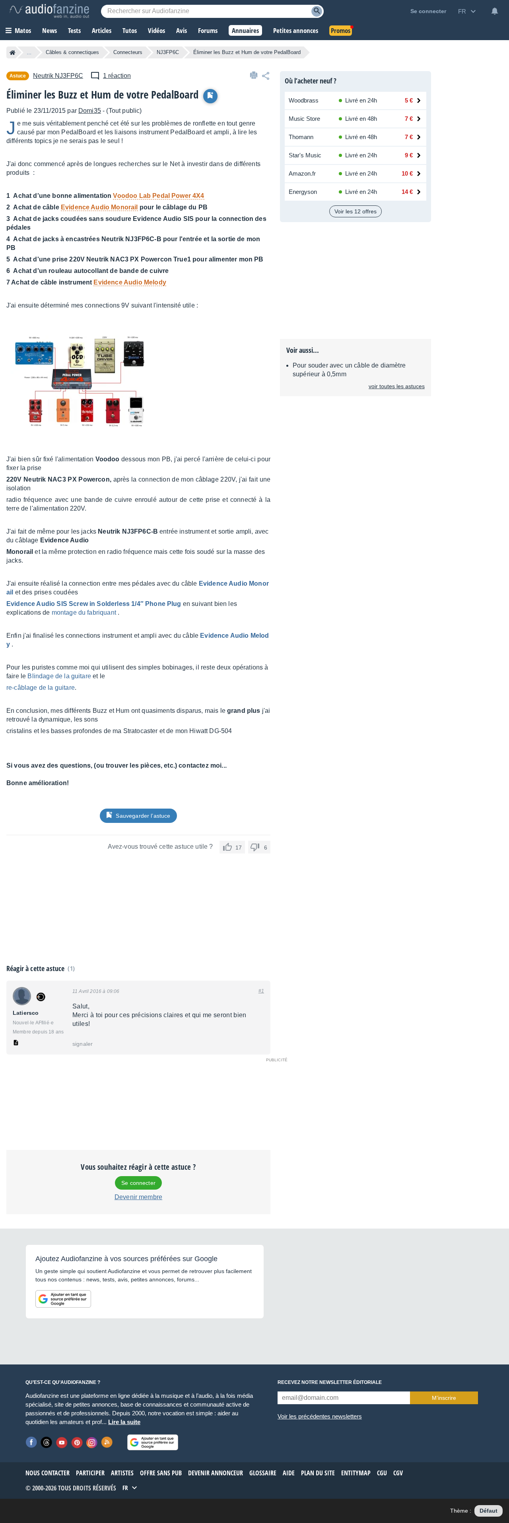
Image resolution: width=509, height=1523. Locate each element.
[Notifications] (494, 11)
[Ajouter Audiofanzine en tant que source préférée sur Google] (63, 1299)
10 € (407, 173)
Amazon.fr (302, 173)
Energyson (303, 191)
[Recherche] (316, 11)
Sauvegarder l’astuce (143, 816)
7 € (409, 118)
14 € (407, 191)
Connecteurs (127, 52)
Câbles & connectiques (72, 52)
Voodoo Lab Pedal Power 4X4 (158, 195)
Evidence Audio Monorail (99, 207)
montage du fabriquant (84, 612)
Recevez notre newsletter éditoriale (330, 1382)
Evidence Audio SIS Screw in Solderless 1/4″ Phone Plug (93, 603)
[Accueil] (13, 52)
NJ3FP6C (168, 52)
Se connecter (138, 1183)
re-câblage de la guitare (40, 687)
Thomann (301, 137)
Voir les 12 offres (355, 211)
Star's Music (305, 155)
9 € (409, 155)
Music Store (304, 118)
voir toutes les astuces (397, 386)
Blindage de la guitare (59, 676)
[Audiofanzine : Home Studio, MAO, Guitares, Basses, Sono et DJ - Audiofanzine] (49, 11)
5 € (409, 100)
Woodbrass (304, 100)
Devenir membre (138, 1197)
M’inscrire (444, 1398)
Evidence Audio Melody (129, 282)
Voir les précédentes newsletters (320, 1416)
